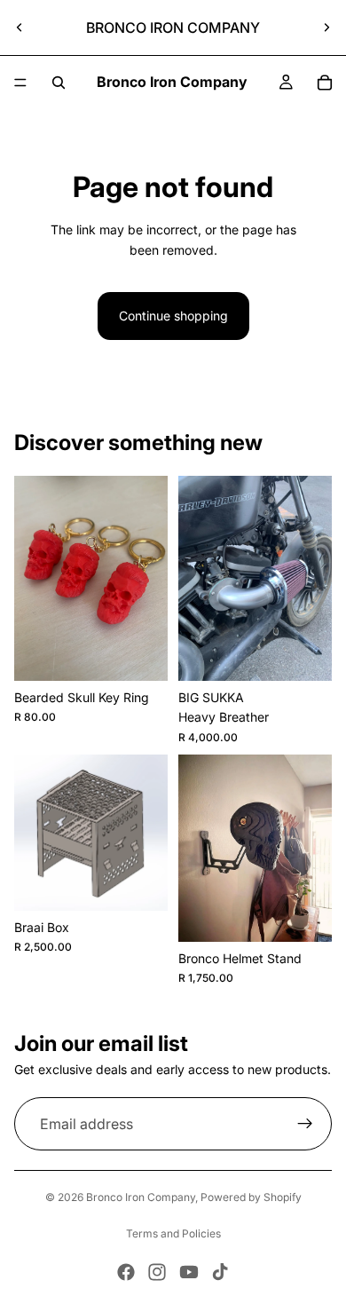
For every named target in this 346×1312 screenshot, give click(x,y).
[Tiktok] (220, 1272)
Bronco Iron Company (140, 1197)
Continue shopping (173, 315)
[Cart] (324, 82)
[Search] (58, 82)
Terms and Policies (173, 1233)
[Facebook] (126, 1272)
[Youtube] (189, 1272)
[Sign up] (305, 1124)
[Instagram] (157, 1272)
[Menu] (20, 82)
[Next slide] (326, 27)
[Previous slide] (19, 27)
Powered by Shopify (251, 1197)
